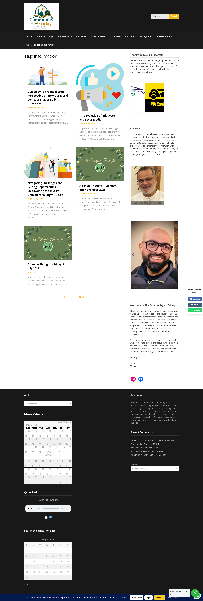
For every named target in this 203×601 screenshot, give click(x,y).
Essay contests (98, 36)
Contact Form (65, 36)
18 (40, 566)
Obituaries (130, 36)
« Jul (26, 584)
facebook (196, 299)
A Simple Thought (45, 36)
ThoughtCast (146, 36)
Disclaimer (81, 36)
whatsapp (196, 310)
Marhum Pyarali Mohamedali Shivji (157, 440)
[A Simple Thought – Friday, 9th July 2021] (48, 242)
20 (54, 566)
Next (81, 297)
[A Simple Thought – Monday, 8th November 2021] (100, 163)
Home (29, 36)
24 (33, 572)
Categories (136, 464)
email (196, 304)
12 (47, 561)
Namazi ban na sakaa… (154, 451)
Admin (134, 440)
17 (33, 566)
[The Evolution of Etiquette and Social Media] (100, 86)
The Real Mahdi (151, 444)
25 (40, 572)
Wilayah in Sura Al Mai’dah (153, 455)
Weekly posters (164, 36)
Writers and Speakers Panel (39, 45)
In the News (115, 36)
